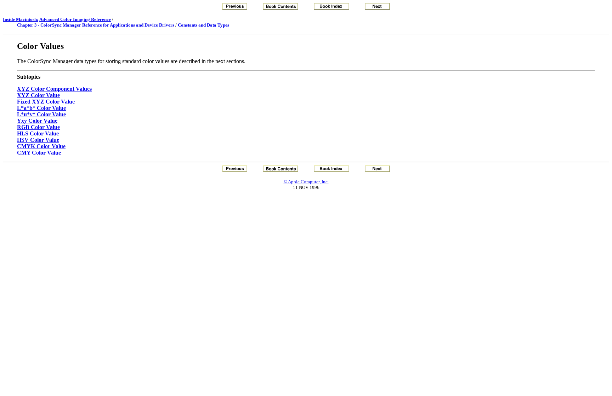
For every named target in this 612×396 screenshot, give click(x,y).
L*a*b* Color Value (41, 108)
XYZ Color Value (38, 95)
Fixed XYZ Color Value (46, 102)
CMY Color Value (39, 153)
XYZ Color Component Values (54, 89)
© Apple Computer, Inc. (306, 181)
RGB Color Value (38, 127)
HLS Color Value (38, 133)
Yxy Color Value (37, 121)
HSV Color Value (38, 140)
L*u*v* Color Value (41, 114)
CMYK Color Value (41, 146)
